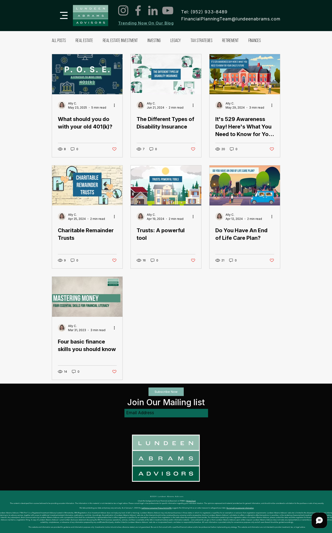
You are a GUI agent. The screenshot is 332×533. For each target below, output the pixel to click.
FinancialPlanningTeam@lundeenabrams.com (230, 18)
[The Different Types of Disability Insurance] (166, 74)
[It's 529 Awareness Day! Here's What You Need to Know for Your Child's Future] (245, 74)
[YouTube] (168, 10)
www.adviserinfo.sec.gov (200, 520)
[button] (64, 15)
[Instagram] (123, 10)
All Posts (59, 41)
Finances (254, 41)
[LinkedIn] (153, 10)
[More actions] (116, 105)
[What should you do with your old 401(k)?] (87, 74)
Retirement (230, 41)
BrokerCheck (191, 501)
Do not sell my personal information (240, 508)
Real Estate (84, 41)
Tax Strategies (201, 41)
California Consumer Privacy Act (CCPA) (156, 508)
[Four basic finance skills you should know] (87, 297)
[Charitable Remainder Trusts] (87, 185)
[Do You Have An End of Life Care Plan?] (245, 185)
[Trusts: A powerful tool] (166, 185)
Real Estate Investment (120, 41)
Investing (154, 41)
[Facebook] (138, 10)
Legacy (175, 41)
